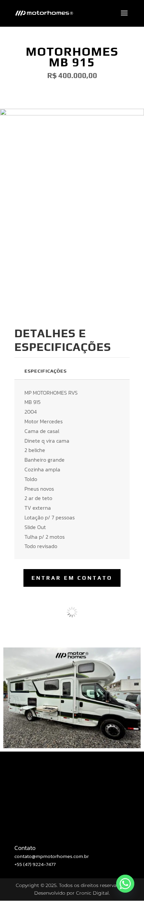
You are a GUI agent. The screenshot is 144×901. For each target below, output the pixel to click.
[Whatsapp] (125, 884)
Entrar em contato (72, 578)
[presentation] (22, 612)
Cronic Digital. (93, 893)
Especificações (45, 371)
